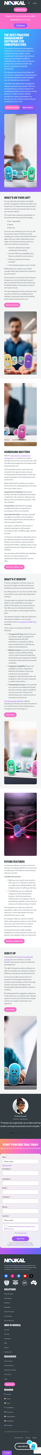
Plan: (4, 1157)
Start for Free (20, 10)
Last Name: (6, 1179)
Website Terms (20, 1226)
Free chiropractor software (13, 701)
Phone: (5, 1207)
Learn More (10, 715)
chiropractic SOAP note (27, 622)
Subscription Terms (30, 1226)
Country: (6, 1216)
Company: (6, 1197)
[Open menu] (29, 3)
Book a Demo (28, 107)
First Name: (7, 1169)
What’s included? (6, 1165)
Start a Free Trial (12, 107)
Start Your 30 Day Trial (14, 567)
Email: (4, 1188)
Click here (20, 25)
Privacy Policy (10, 1228)
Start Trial (20, 1239)
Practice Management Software (17, 1265)
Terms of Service (25, 1244)
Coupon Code (22, 1233)
